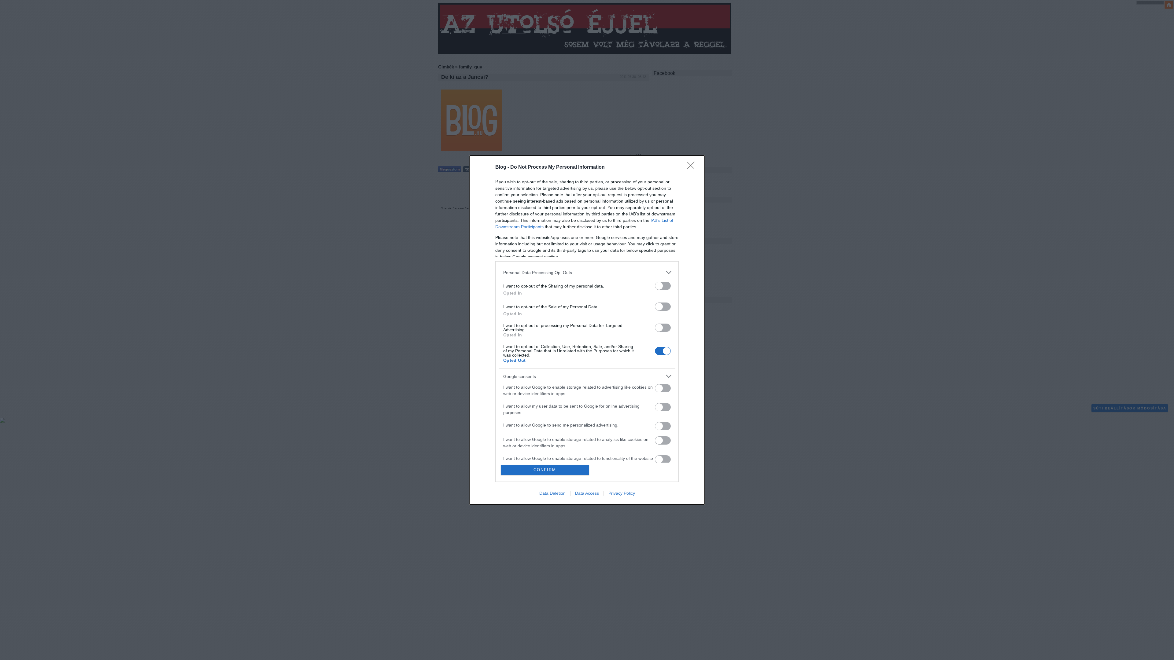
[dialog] (587, 330)
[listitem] (587, 272)
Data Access (587, 493)
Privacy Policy (621, 493)
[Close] (693, 167)
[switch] (663, 286)
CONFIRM (544, 470)
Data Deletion (552, 493)
